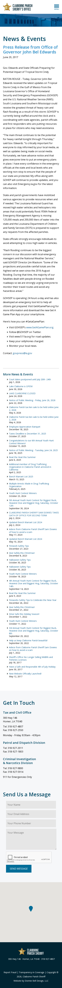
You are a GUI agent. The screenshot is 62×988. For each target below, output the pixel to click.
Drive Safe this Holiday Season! (24, 614)
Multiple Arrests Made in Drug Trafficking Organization (29, 485)
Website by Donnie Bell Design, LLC (31, 980)
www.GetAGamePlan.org (39, 327)
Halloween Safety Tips (20, 559)
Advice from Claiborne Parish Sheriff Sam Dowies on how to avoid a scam (33, 648)
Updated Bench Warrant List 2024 (25, 522)
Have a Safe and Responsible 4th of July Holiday (32, 666)
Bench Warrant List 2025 (21, 476)
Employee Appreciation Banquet (24, 426)
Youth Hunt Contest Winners (23, 493)
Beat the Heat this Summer (22, 457)
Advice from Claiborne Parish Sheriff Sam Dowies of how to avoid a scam (33, 530)
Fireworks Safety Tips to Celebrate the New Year (32, 600)
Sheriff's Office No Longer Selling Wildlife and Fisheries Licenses (31, 658)
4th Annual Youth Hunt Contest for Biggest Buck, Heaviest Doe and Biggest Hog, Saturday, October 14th (33, 583)
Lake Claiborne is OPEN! (21, 386)
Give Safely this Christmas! (22, 552)
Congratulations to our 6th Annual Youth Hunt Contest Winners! (31, 442)
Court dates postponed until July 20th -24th (30, 379)
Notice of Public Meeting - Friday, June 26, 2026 (32, 400)
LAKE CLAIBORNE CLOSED (22, 393)
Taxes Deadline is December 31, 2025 (27, 433)
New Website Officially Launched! (25, 673)
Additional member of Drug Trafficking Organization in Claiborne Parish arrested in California (30, 467)
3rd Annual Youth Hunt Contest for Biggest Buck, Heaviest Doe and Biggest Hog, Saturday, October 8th (33, 631)
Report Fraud (10, 972)
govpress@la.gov (22, 353)
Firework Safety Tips (19, 545)
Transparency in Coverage (31, 972)
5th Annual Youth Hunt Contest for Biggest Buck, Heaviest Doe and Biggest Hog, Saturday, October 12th (33, 503)
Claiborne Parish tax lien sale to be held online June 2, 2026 (34, 408)
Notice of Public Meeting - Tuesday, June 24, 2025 (33, 450)
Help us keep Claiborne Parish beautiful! (28, 640)
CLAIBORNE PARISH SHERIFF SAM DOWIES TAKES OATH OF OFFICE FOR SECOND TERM (34, 514)
